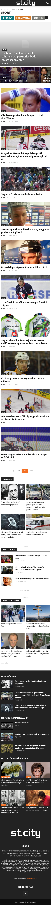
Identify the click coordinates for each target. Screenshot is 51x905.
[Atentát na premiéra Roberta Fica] (13, 613)
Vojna (3, 648)
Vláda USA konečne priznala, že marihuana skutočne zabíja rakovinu (12, 782)
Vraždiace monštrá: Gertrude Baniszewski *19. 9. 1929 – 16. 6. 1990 (37, 782)
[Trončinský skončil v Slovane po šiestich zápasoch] (25, 287)
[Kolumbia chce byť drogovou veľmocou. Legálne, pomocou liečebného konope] (7, 748)
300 (19, 471)
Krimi (3, 499)
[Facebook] (25, 893)
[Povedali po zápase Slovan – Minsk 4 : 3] (25, 252)
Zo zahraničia (23, 18)
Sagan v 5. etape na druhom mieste (21, 194)
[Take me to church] (7, 726)
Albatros (5, 63)
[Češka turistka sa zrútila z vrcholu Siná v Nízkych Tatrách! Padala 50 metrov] (38, 613)
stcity (3, 121)
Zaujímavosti (6, 777)
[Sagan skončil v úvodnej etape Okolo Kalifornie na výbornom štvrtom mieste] (25, 325)
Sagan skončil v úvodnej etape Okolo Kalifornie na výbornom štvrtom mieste (24, 342)
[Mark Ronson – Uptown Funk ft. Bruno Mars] (7, 737)
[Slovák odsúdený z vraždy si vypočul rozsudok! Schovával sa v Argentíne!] (7, 570)
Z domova (7, 18)
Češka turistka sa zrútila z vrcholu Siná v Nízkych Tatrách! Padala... (37, 626)
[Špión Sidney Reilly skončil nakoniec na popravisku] (13, 492)
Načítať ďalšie (24, 591)
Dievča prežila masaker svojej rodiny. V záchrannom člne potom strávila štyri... (12, 534)
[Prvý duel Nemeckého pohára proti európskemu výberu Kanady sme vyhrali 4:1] (25, 138)
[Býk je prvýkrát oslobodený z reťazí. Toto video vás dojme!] (38, 798)
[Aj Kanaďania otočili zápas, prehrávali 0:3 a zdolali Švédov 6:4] (25, 401)
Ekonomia (38, 18)
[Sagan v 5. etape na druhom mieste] (25, 179)
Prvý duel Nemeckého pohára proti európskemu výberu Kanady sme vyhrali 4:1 (24, 156)
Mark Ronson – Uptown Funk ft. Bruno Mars (32, 734)
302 (31, 471)
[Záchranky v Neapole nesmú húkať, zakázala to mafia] (38, 522)
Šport (4, 49)
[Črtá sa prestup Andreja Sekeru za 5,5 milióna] (25, 363)
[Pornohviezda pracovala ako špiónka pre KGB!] (7, 559)
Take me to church (22, 723)
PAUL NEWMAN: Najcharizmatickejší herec (32, 579)
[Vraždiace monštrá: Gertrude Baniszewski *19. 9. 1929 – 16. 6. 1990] (38, 770)
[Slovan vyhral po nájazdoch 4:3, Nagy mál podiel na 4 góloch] (25, 214)
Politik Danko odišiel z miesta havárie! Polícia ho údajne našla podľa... (37, 653)
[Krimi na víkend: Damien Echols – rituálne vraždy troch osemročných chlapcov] (13, 798)
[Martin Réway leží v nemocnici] (20, 77)
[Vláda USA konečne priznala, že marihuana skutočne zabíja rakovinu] (13, 770)
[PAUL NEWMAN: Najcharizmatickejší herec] (7, 581)
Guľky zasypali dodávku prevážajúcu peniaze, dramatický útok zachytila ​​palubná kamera (32, 695)
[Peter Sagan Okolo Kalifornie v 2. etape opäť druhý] (25, 439)
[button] (47, 3)
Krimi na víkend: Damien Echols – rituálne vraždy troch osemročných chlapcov (12, 810)
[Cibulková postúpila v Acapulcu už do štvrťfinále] (25, 100)
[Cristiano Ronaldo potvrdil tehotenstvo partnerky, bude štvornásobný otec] (25, 44)
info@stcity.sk (32, 879)
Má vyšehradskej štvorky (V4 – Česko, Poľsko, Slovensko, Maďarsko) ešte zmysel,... (12, 653)
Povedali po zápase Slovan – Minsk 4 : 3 (24, 267)
